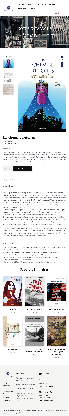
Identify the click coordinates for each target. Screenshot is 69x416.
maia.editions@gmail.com (24, 393)
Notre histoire (15, 180)
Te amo (12, 309)
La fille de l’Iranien (34, 309)
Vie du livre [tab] (8, 186)
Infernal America (56, 309)
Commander (23, 168)
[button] (62, 60)
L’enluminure (12, 349)
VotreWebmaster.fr (25, 413)
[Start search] (64, 13)
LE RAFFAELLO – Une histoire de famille (34, 350)
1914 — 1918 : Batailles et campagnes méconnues (57, 351)
